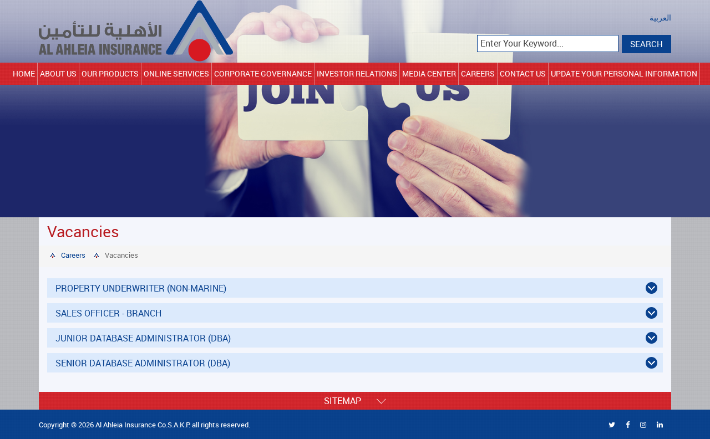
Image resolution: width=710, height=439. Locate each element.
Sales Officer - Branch (108, 313)
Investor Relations (357, 73)
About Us (58, 73)
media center (429, 73)
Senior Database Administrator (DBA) (142, 363)
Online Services (176, 73)
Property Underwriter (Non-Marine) (140, 288)
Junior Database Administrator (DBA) (143, 338)
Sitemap (350, 401)
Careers (478, 73)
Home (24, 73)
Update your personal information (624, 73)
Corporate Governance (263, 73)
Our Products (110, 73)
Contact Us (523, 73)
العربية (660, 18)
